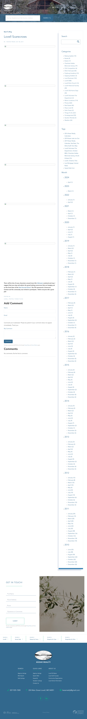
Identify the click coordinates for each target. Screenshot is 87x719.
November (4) (72, 466)
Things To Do (18, 299)
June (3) (70, 346)
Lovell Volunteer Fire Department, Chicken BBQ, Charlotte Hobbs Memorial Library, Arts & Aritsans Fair (72, 153)
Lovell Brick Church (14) (72, 83)
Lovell (6, 299)
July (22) (70, 528)
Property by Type (51, 639)
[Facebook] (40, 698)
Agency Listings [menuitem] (22, 673)
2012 (67, 473)
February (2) (71, 408)
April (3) (70, 277)
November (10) (72, 502)
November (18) (72, 538)
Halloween (40, 283)
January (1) (71, 200)
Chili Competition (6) (71, 68)
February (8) (71, 480)
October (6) (71, 500)
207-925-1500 (73, 7)
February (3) (71, 339)
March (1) (71, 191)
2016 (67, 332)
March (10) (71, 482)
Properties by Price (70, 639)
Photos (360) (68, 103)
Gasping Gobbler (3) (71, 76)
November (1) (72, 260)
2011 (67, 509)
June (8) (70, 490)
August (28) (71, 531)
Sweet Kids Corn (70, 168)
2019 (67, 241)
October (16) (72, 536)
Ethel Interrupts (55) (70, 71)
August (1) (71, 237)
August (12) (71, 495)
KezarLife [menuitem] (35, 678)
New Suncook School (25, 287)
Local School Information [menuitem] (55, 680)
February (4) (71, 303)
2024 (67, 178)
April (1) (70, 182)
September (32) (72, 557)
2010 (67, 545)
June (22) (70, 526)
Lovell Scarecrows (15, 36)
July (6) (70, 456)
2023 (67, 186)
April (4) (70, 344)
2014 (67, 401)
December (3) (72, 294)
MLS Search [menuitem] (21, 676)
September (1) (72, 286)
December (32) (72, 564)
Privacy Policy (26, 345)
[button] (47, 18)
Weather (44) (68, 120)
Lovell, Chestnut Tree (71, 160)
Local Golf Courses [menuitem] (53, 676)
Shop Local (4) (69, 108)
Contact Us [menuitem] (36, 683)
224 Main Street (41, 690)
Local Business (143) (71, 78)
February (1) (71, 272)
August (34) (71, 554)
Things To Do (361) (70, 113)
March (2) (71, 248)
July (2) (70, 255)
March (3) (71, 305)
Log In (56, 7)
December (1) (72, 218)
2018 (67, 267)
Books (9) (67, 58)
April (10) (70, 485)
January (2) (71, 336)
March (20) (71, 518)
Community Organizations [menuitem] (55, 678)
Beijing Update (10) (70, 56)
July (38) (70, 552)
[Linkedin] (46, 698)
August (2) (71, 284)
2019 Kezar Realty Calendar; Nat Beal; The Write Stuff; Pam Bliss (72, 143)
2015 (67, 365)
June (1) (70, 232)
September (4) (72, 320)
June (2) (70, 382)
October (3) (71, 356)
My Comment (8, 328)
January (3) (71, 442)
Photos (11, 299)
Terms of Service (34, 345)
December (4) (72, 327)
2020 (67, 222)
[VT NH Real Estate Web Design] (78, 712)
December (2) (72, 361)
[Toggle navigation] (82, 7)
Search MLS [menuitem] (36, 676)
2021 (67, 206)
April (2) (70, 202)
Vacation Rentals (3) (70, 118)
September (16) (72, 533)
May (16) (70, 523)
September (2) (72, 389)
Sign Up (62, 7)
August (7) (71, 423)
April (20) (70, 521)
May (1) (70, 253)
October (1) (71, 216)
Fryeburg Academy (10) (72, 73)
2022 (67, 195)
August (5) (71, 387)
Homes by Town (34, 639)
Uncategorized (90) (70, 115)
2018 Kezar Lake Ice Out (72, 138)
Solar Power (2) (69, 110)
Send (15, 621)
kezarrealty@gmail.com (71, 690)
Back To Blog (8, 32)
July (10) (70, 492)
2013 (67, 437)
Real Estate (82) (69, 105)
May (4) (70, 380)
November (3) (72, 430)
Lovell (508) (68, 80)
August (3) (71, 318)
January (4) (71, 406)
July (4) (70, 348)
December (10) (72, 541)
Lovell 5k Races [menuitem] (53, 673)
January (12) (71, 477)
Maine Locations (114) (71, 100)
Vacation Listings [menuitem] (37, 680)
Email (5, 315)
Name (6, 308)
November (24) (72, 562)
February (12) (72, 516)
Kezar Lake (18, 639)
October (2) (71, 289)
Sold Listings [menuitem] (21, 678)
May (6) (70, 487)
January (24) (71, 513)
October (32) (72, 559)
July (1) (70, 234)
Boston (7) (68, 61)
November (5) (72, 358)
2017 (67, 298)
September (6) (72, 497)
